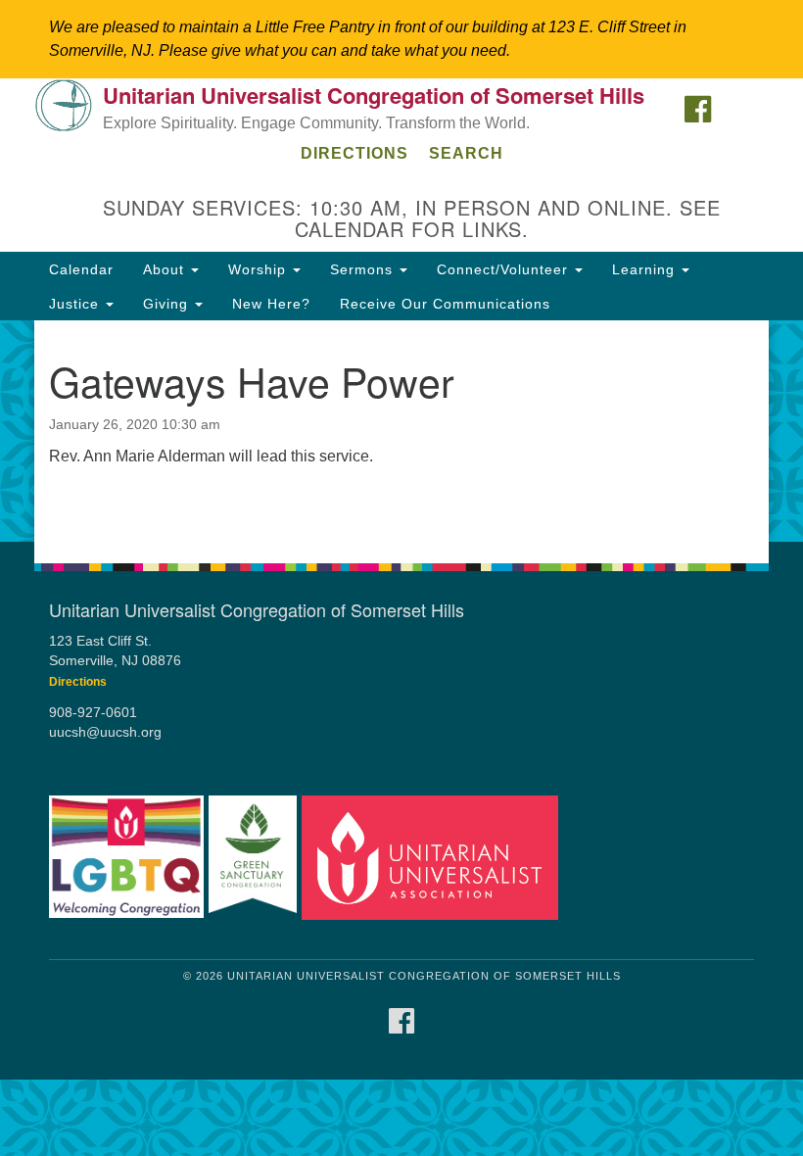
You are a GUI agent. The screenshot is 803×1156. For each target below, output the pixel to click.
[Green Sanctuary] (253, 857)
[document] (401, 431)
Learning (646, 269)
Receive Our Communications (445, 304)
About (166, 269)
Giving (168, 304)
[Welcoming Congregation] (126, 857)
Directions (354, 153)
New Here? (271, 304)
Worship (259, 269)
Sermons (364, 269)
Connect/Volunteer (505, 269)
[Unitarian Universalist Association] (430, 857)
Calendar (81, 269)
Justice (76, 304)
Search (466, 153)
